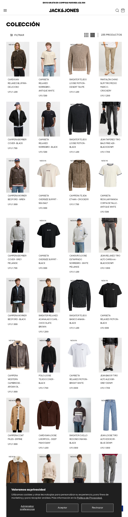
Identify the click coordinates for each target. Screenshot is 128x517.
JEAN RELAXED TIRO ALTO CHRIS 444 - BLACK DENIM (110, 259)
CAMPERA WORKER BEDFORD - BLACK (17, 317)
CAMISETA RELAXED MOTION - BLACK (109, 319)
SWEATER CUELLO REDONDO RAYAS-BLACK (78, 439)
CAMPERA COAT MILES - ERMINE (16, 437)
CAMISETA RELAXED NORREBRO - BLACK (48, 143)
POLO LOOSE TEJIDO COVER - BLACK (46, 379)
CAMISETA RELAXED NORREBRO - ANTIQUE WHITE (46, 85)
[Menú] (5, 10)
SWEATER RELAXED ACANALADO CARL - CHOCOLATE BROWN (49, 321)
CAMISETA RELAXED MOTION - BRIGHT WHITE (78, 379)
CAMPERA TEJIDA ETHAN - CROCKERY (79, 198)
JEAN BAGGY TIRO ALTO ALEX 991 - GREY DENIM (109, 379)
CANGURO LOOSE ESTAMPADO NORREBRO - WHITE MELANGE (78, 261)
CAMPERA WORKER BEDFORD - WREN (17, 198)
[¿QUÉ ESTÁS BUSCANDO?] (117, 10)
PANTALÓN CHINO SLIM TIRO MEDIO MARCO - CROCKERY (109, 85)
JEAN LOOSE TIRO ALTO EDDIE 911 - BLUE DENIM (109, 439)
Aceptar (62, 507)
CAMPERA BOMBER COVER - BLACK (17, 141)
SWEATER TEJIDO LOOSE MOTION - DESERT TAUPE (78, 83)
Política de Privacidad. (89, 497)
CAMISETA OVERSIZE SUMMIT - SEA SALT (48, 199)
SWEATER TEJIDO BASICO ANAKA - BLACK (78, 319)
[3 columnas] (86, 35)
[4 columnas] (92, 35)
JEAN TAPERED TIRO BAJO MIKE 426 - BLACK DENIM (110, 143)
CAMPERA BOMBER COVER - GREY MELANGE (17, 259)
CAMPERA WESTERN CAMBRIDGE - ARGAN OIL (14, 381)
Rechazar (97, 507)
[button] (8, 59)
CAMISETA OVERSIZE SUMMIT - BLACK (48, 259)
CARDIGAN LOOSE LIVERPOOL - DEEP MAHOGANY (48, 439)
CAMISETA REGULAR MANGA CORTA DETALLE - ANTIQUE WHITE (109, 201)
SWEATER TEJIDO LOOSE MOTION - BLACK (78, 143)
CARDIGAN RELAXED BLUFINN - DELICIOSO (17, 83)
